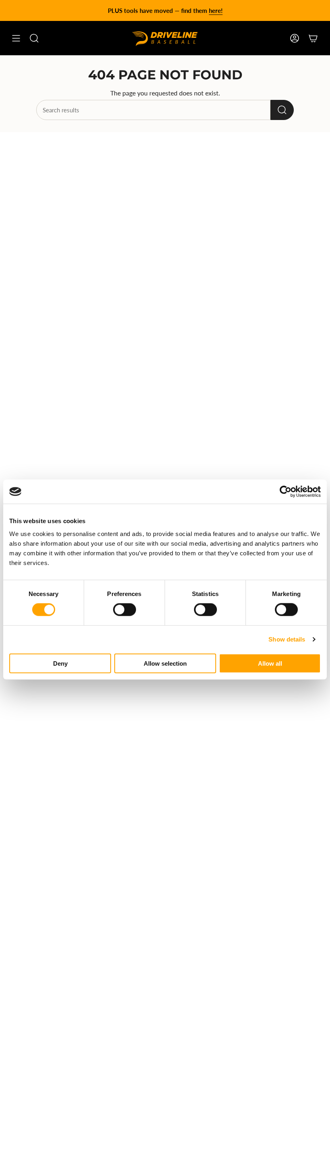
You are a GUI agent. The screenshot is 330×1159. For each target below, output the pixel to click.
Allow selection (165, 663)
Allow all (270, 663)
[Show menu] (16, 38)
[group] (165, 10)
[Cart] (313, 38)
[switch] (124, 609)
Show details (286, 639)
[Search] (282, 110)
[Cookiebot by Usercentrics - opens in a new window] (285, 492)
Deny (60, 663)
